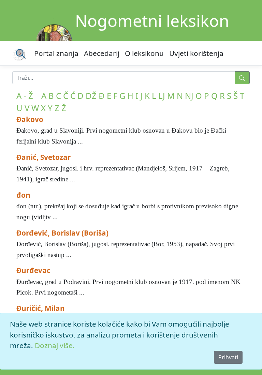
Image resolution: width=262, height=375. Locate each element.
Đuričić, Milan (40, 308)
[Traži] (242, 77)
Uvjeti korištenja (196, 53)
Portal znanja (56, 53)
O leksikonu (144, 53)
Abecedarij (101, 53)
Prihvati (228, 357)
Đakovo (29, 119)
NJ (189, 95)
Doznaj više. (55, 345)
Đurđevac (33, 270)
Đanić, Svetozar (43, 157)
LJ (161, 95)
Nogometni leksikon (152, 21)
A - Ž (24, 95)
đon (23, 195)
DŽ (91, 95)
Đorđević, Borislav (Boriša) (62, 233)
